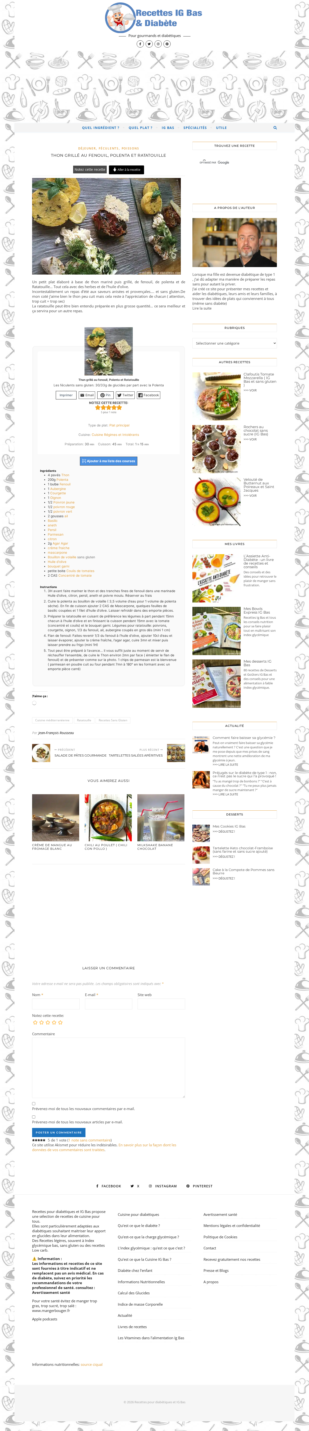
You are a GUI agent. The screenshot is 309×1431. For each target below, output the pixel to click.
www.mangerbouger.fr (51, 1310)
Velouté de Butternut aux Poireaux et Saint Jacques (259, 485)
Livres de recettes (132, 1326)
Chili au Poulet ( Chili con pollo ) (106, 846)
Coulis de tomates (80, 571)
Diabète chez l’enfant (135, 1270)
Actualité (125, 1315)
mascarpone (57, 552)
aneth (52, 525)
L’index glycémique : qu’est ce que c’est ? (151, 1248)
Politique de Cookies (220, 1236)
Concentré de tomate (75, 575)
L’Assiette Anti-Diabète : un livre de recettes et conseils (259, 561)
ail (66, 516)
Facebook (151, 395)
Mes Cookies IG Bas (229, 826)
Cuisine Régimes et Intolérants (115, 435)
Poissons (130, 148)
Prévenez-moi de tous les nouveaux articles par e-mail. (77, 1121)
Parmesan (55, 534)
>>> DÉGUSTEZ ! (224, 831)
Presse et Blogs (216, 1270)
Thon (65, 475)
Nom (37, 994)
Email (89, 395)
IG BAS (168, 127)
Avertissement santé (51, 1292)
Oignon (55, 498)
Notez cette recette (90, 169)
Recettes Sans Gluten (113, 720)
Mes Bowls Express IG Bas (257, 610)
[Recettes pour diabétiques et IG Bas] (154, 25)
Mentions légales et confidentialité (232, 1225)
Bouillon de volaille (62, 557)
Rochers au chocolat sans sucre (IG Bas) (256, 430)
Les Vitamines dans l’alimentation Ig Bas (151, 1337)
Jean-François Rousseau (56, 732)
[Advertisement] (154, 87)
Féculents (109, 148)
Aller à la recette (128, 169)
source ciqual (92, 1364)
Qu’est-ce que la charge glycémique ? (148, 1236)
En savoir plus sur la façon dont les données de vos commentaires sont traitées (104, 1147)
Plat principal (119, 425)
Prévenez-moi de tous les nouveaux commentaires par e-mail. (83, 1108)
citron (52, 539)
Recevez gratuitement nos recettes (232, 1259)
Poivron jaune (64, 502)
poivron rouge (64, 507)
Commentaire (43, 1033)
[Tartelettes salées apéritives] (176, 753)
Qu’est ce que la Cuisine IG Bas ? (144, 1259)
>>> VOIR (250, 390)
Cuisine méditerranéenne (52, 720)
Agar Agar (60, 543)
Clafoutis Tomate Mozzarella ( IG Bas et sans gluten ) (260, 379)
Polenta (62, 480)
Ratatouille (84, 720)
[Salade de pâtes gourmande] (41, 753)
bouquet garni (58, 566)
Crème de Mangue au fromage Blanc (52, 846)
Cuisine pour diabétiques (138, 1214)
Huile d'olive (57, 562)
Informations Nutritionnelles (141, 1281)
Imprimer (66, 395)
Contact (210, 1248)
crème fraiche (59, 548)
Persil (52, 530)
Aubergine (58, 489)
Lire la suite (201, 308)
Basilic (53, 521)
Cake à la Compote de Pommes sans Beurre (243, 871)
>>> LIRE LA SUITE (225, 764)
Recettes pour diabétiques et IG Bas (61, 1211)
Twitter (127, 395)
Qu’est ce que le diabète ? (139, 1225)
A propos (211, 1281)
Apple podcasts (44, 1319)
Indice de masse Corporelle (140, 1304)
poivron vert (62, 511)
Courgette (58, 493)
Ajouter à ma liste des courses (110, 461)
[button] (97, 407)
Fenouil (65, 484)
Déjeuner (87, 148)
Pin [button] (108, 395)
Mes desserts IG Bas (258, 663)
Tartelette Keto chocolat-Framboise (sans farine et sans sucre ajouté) (243, 850)
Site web (145, 994)
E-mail (91, 994)
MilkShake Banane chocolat (155, 846)
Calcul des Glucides (134, 1292)
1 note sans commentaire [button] (89, 1140)
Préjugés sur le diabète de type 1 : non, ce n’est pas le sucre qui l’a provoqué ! (245, 774)
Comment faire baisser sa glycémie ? (244, 738)
